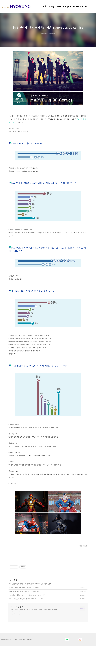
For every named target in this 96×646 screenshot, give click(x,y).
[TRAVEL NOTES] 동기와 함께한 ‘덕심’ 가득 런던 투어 (24, 591)
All (44, 6)
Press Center (80, 6)
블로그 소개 (18, 639)
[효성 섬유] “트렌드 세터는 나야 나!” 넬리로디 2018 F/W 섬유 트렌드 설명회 (30, 584)
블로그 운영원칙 (27, 639)
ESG (59, 6)
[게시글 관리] (16, 567)
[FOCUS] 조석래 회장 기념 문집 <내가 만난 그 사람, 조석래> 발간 (27, 595)
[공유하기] (14, 567)
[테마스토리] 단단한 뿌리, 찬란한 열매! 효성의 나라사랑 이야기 (26, 599)
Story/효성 (44, 33)
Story (51, 6)
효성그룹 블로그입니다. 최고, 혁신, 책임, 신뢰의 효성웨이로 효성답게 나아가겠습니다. (34, 609)
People (67, 6)
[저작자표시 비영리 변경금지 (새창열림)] (29, 567)
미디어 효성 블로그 (18, 607)
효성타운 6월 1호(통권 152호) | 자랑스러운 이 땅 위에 (24, 588)
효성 (15, 580)
